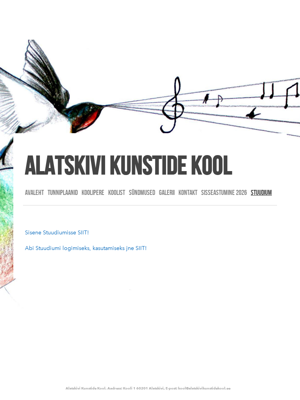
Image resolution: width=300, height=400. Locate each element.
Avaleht (34, 192)
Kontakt (188, 192)
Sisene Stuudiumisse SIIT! (57, 232)
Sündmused (142, 192)
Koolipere (93, 192)
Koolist (116, 192)
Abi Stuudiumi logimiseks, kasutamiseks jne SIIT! (86, 248)
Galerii (167, 192)
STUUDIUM (261, 192)
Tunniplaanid (63, 192)
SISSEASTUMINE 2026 (224, 192)
